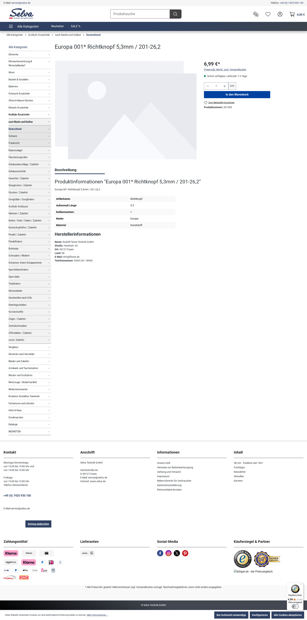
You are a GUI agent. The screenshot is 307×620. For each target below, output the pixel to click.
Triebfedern (14, 283)
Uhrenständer (15, 290)
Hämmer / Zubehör (18, 213)
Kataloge (13, 424)
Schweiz (13, 136)
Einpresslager (16, 150)
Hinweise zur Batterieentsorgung (175, 467)
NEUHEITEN (15, 431)
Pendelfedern (15, 241)
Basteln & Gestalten (18, 79)
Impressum (163, 476)
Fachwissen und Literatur (21, 403)
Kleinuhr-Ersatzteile (18, 107)
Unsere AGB (163, 463)
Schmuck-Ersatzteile (19, 93)
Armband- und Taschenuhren (23, 368)
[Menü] (301, 585)
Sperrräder (14, 276)
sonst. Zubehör (16, 339)
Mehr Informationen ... (97, 615)
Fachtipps (239, 467)
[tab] (80, 170)
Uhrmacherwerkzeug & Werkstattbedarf (20, 63)
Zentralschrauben (18, 325)
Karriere (238, 480)
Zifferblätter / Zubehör (20, 333)
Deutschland (15, 129)
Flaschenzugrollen (18, 157)
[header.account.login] (279, 13)
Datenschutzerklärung (169, 485)
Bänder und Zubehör (19, 361)
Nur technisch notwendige (231, 615)
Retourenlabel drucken (169, 489)
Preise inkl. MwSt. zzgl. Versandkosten (225, 69)
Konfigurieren (260, 615)
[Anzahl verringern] (207, 86)
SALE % (75, 26)
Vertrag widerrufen (38, 524)
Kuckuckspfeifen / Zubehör (23, 227)
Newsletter (240, 471)
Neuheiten (57, 26)
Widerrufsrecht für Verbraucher (174, 480)
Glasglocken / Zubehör (20, 185)
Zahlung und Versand (169, 471)
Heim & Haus (15, 410)
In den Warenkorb (237, 94)
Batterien (13, 86)
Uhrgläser (13, 347)
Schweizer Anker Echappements (25, 262)
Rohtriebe (13, 248)
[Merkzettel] (267, 13)
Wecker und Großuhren (20, 375)
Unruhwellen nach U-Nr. (20, 297)
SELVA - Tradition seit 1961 (248, 463)
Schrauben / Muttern (19, 255)
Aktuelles (239, 476)
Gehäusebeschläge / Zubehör (24, 164)
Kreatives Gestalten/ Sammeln (24, 396)
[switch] (295, 606)
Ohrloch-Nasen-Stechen (21, 100)
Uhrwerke (13, 54)
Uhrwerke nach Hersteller (22, 354)
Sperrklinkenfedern (18, 269)
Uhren (12, 72)
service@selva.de (20, 2)
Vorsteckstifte (16, 311)
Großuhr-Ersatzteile (19, 114)
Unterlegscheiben (17, 304)
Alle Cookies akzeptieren (288, 615)
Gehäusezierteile (17, 171)
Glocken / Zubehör (18, 192)
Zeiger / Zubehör (17, 318)
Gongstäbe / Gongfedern (21, 199)
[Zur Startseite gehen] (21, 13)
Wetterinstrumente (18, 389)
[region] (125, 110)
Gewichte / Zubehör (19, 178)
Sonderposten (16, 417)
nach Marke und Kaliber (21, 121)
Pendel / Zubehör (17, 234)
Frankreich (14, 143)
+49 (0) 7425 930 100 (291, 2)
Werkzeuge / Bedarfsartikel (23, 382)
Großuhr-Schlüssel (18, 206)
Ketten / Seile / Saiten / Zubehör (25, 220)
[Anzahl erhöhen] (224, 86)
